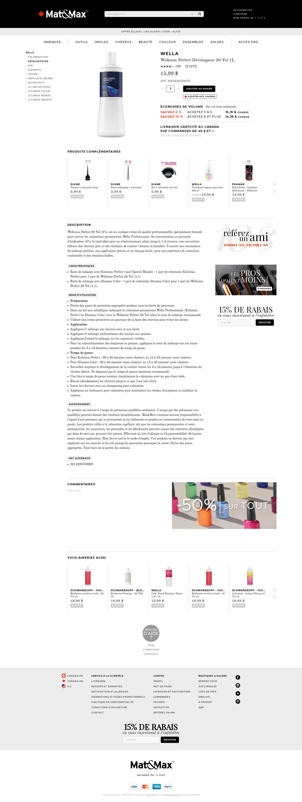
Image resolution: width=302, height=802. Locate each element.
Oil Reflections (39, 87)
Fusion (33, 74)
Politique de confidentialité (112, 702)
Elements (34, 70)
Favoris (159, 702)
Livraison (151, 649)
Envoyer (265, 322)
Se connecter (242, 10)
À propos (205, 702)
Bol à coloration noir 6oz (164, 187)
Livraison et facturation (171, 691)
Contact (151, 654)
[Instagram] (237, 685)
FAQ (151, 645)
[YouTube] (237, 693)
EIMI (30, 65)
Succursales (208, 686)
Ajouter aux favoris (201, 96)
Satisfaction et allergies (109, 691)
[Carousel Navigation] (272, 188)
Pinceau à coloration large (84, 187)
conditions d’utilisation (171, 795)
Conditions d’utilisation (109, 707)
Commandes (161, 697)
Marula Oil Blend (40, 78)
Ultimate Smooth (40, 99)
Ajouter (76, 196)
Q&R (201, 707)
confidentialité (151, 795)
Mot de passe (162, 686)
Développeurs (38, 61)
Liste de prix (208, 691)
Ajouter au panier (199, 88)
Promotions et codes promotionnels (118, 697)
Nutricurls (36, 82)
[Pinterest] (237, 701)
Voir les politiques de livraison (180, 135)
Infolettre (161, 707)
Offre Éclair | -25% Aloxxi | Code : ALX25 (151, 31)
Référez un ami (164, 712)
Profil (158, 681)
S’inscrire (240, 14)
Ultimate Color (39, 91)
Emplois (204, 697)
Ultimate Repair (39, 95)
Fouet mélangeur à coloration (126, 187)
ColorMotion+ (38, 57)
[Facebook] (237, 677)
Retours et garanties (106, 686)
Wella (30, 52)
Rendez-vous (208, 681)
